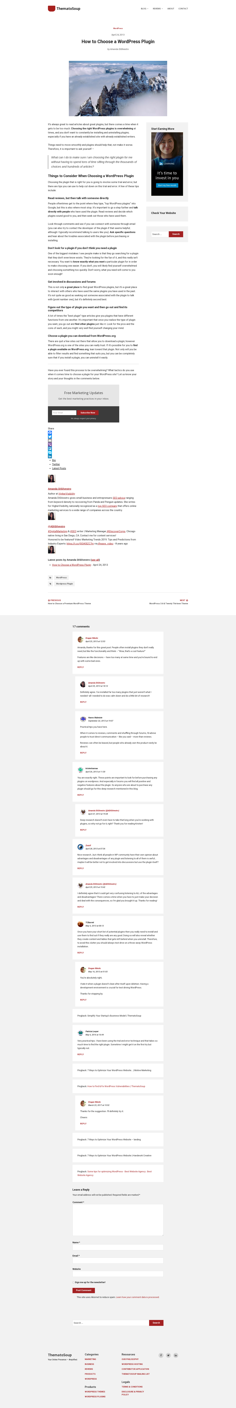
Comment (78, 1202)
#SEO (73, 531)
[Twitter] (93, 437)
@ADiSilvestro (56, 526)
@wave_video (105, 543)
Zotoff (88, 845)
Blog (143, 8)
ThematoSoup (68, 8)
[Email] (93, 441)
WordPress (118, 28)
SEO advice (119, 497)
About (170, 8)
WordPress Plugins (95, 1396)
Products (90, 1374)
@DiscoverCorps (115, 531)
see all (95, 559)
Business (89, 1364)
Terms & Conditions (132, 1387)
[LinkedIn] (93, 456)
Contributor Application (135, 1369)
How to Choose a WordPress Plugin (71, 564)
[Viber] (93, 444)
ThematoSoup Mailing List (136, 1374)
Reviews (157, 8)
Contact (183, 8)
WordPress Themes (95, 1392)
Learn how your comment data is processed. (137, 1297)
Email (76, 1255)
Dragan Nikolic (92, 638)
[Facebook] (93, 433)
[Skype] (93, 452)
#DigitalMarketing (57, 531)
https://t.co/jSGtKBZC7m (80, 543)
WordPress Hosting (132, 1364)
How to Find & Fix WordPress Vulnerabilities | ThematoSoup (116, 1086)
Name (76, 1242)
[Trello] (93, 448)
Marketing (90, 1359)
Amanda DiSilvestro (119, 49)
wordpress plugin (64, 584)
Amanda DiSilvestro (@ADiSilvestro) (103, 810)
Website (77, 1269)
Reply (80, 667)
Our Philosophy (130, 1359)
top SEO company (107, 505)
